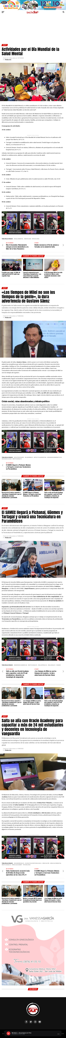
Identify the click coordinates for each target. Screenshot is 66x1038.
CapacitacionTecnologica (34, 863)
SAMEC (59, 665)
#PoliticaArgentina (40, 457)
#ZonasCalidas (7, 459)
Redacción (8, 59)
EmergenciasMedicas (21, 665)
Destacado (28, 238)
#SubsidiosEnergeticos (55, 457)
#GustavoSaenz (19, 457)
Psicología (36, 238)
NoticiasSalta (17, 459)
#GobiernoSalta (19, 863)
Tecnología (27, 864)
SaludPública (43, 665)
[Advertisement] (33, 31)
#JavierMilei (29, 457)
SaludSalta (52, 665)
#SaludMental (19, 238)
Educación (46, 863)
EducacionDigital (56, 863)
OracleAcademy (17, 864)
